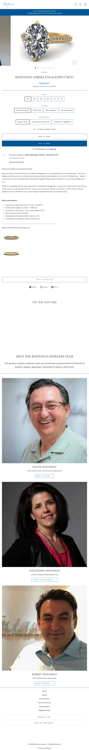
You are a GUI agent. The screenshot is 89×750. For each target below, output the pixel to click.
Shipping (36, 86)
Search (44, 695)
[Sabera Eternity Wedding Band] (44, 238)
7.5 (61, 99)
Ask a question (44, 279)
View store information (16, 162)
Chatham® (43, 186)
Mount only (22, 122)
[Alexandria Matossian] (44, 524)
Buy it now (44, 143)
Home (44, 72)
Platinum (37, 110)
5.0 (28, 99)
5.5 (34, 99)
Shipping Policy (44, 710)
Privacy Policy (44, 699)
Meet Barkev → (44, 683)
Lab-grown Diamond (40, 122)
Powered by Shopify (44, 748)
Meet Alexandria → (44, 580)
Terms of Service (44, 703)
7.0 (55, 99)
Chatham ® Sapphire (62, 122)
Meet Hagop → (44, 476)
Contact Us (35, 219)
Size (44, 94)
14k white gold (67, 110)
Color (44, 106)
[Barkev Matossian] (44, 628)
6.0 (41, 99)
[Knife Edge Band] (44, 254)
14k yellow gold (22, 110)
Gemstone (44, 117)
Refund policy (44, 706)
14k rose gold (50, 110)
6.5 (48, 99)
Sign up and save (44, 723)
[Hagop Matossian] (44, 420)
